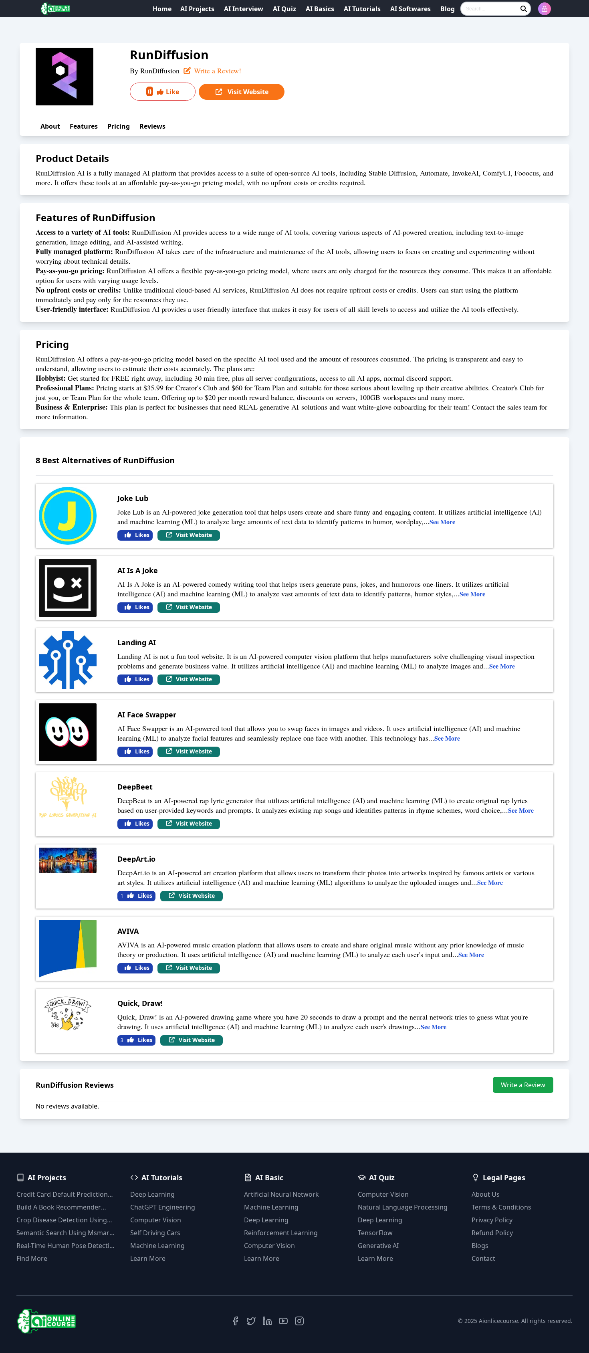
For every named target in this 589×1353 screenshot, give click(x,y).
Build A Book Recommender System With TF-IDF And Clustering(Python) (58, 1207)
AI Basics (320, 8)
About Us (486, 1194)
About (50, 126)
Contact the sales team (504, 407)
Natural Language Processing (403, 1207)
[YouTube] (283, 1321)
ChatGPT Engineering (162, 1207)
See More (442, 521)
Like (163, 91)
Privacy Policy (492, 1220)
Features (84, 126)
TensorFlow (375, 1232)
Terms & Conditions (501, 1207)
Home (162, 8)
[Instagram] (299, 1321)
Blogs (480, 1245)
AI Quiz (284, 8)
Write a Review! (216, 70)
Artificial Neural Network (281, 1194)
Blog (447, 8)
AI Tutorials (362, 8)
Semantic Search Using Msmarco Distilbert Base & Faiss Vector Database (66, 1233)
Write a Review (523, 1084)
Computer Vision (155, 1220)
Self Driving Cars (155, 1232)
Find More (31, 1258)
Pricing (118, 126)
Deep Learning (152, 1194)
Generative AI (378, 1245)
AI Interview (243, 8)
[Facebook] (235, 1321)
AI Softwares (410, 8)
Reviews (152, 126)
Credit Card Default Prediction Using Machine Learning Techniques (62, 1194)
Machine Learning (157, 1245)
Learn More (147, 1258)
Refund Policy (492, 1232)
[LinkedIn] (267, 1321)
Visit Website (247, 91)
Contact (483, 1258)
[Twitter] (251, 1321)
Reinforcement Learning (281, 1232)
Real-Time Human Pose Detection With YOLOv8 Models (66, 1245)
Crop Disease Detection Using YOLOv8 (61, 1220)
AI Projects (197, 8)
